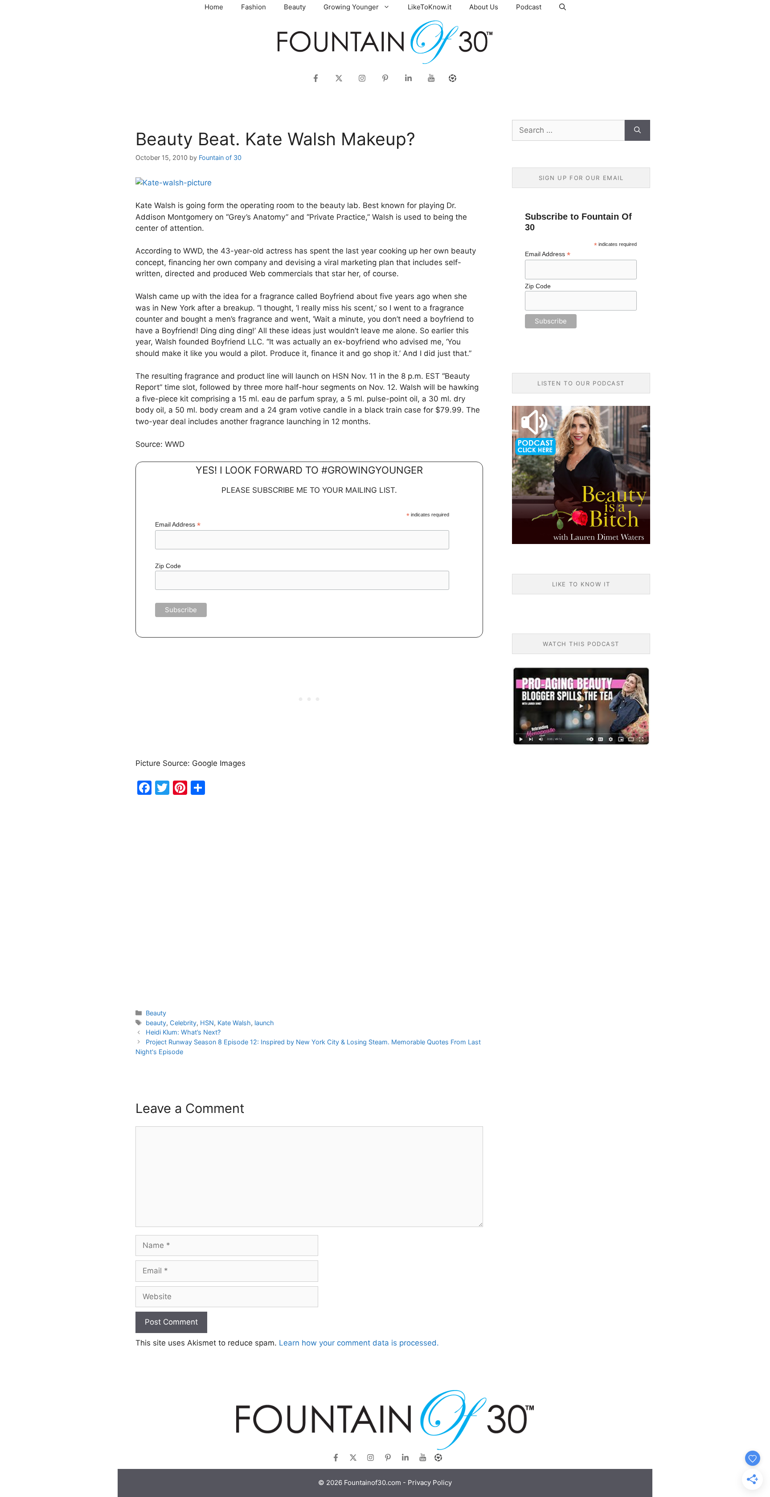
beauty (156, 1023)
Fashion (253, 7)
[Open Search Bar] (562, 7)
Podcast (528, 7)
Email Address (178, 524)
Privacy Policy (430, 1482)
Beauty (295, 7)
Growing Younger (351, 7)
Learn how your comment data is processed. (359, 1342)
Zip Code (168, 565)
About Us (483, 7)
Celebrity (183, 1023)
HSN (207, 1023)
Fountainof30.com (372, 1482)
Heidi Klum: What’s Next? (183, 1032)
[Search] (637, 130)
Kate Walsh (234, 1023)
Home (214, 7)
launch (264, 1023)
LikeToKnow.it (429, 7)
